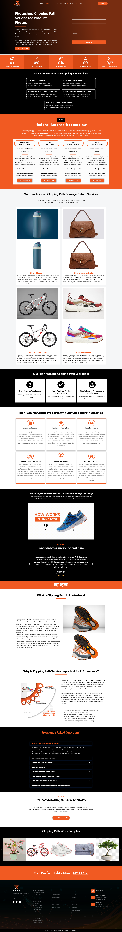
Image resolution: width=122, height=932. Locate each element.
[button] (29, 564)
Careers (73, 914)
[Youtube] (20, 902)
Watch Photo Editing (37, 909)
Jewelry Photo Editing (37, 922)
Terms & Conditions (76, 910)
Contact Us (74, 894)
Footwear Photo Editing (38, 920)
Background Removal (57, 901)
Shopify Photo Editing (37, 905)
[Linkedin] (17, 902)
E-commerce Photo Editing (38, 890)
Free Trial (74, 897)
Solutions (47, 3)
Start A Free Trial (60, 818)
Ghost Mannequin (56, 894)
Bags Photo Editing (37, 911)
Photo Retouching (56, 897)
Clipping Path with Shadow (84, 273)
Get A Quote (96, 181)
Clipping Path (55, 891)
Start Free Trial (24, 181)
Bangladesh (98, 903)
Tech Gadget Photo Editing (38, 897)
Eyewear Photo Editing (37, 918)
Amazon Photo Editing (37, 899)
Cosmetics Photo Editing (38, 914)
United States (99, 890)
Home (41, 3)
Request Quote (75, 904)
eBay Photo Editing (37, 901)
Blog (81, 3)
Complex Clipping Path (38, 352)
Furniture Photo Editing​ (38, 916)
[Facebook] (14, 902)
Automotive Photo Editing (38, 892)
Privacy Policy (74, 907)
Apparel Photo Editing (37, 907)
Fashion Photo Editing (37, 894)
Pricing (56, 3)
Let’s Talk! (80, 873)
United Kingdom (100, 896)
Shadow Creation (56, 907)
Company (63, 3)
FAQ (72, 901)
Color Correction (55, 904)
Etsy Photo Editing (36, 903)
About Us (74, 891)
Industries (72, 3)
